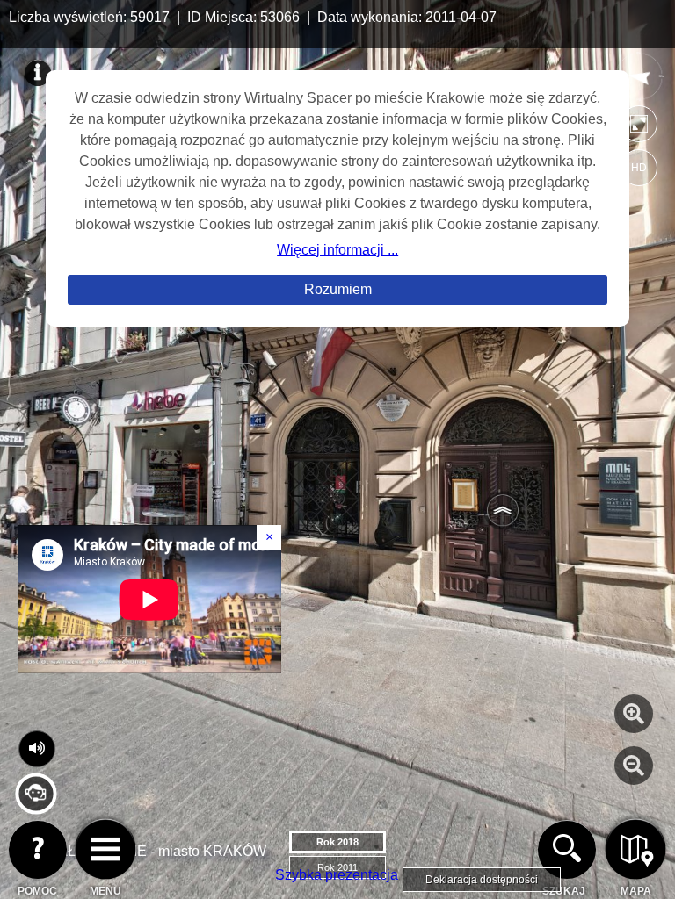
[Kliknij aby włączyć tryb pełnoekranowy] (639, 127)
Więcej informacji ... (337, 249)
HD (639, 168)
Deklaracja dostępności (481, 880)
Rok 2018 (337, 842)
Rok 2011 (337, 867)
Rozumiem (338, 289)
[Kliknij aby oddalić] (633, 765)
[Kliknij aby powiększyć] (633, 713)
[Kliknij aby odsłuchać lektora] (35, 807)
